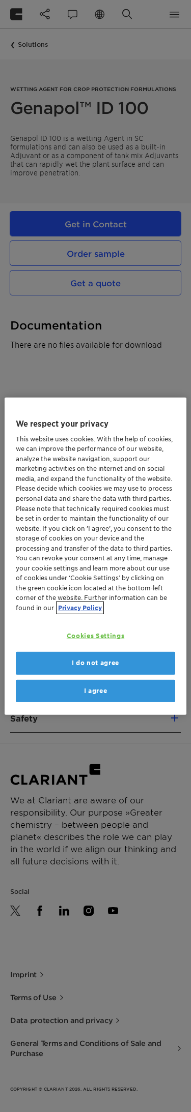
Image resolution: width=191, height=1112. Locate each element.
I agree (95, 690)
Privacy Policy (80, 607)
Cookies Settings (95, 636)
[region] (95, 555)
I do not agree (95, 662)
